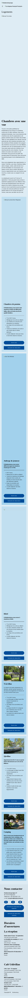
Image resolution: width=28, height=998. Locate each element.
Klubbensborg (15, 992)
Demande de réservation (14, 347)
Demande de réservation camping (14, 914)
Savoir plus (14, 342)
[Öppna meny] (2, 6)
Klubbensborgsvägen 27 (10, 893)
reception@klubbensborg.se (15, 898)
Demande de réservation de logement (14, 907)
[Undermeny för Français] (22, 6)
